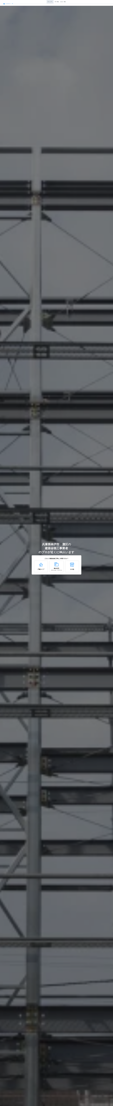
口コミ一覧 (62, 1)
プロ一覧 (56, 1)
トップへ (51, 1)
